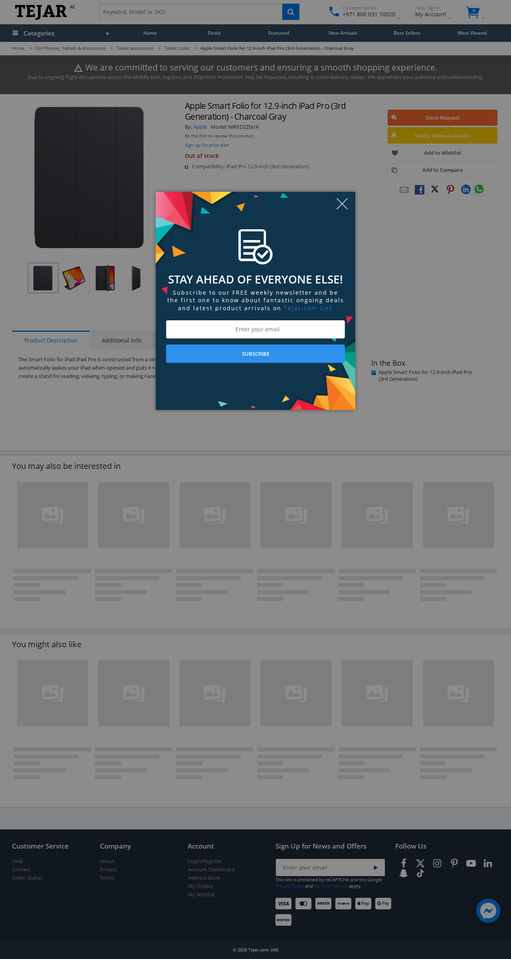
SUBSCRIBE (255, 353)
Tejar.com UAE (308, 308)
